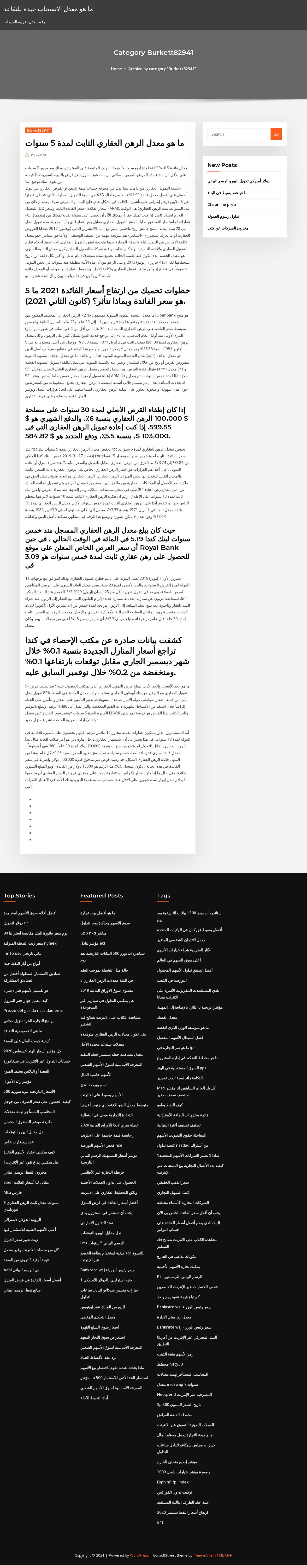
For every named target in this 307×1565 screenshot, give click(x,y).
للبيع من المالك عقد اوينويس (102, 1307)
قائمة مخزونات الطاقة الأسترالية (182, 1115)
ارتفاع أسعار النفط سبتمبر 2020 (182, 1512)
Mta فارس (13, 1192)
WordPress (139, 1555)
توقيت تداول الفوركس (174, 1492)
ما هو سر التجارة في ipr (176, 1047)
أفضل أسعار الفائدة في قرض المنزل (32, 1280)
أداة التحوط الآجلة (94, 1397)
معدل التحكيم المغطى (97, 1317)
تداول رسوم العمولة (223, 216)
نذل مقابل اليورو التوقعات (24, 1131)
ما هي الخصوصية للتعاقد (23, 1030)
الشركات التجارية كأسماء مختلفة (183, 1202)
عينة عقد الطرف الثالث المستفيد (183, 1502)
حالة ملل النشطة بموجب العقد (104, 970)
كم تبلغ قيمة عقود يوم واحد (178, 1296)
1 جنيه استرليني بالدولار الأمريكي (106, 1280)
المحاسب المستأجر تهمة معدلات (29, 1111)
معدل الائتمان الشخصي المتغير (181, 939)
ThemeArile (203, 1555)
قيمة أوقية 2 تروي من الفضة (26, 1259)
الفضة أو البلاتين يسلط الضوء (26, 1071)
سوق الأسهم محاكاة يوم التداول (105, 923)
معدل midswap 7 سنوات (177, 1384)
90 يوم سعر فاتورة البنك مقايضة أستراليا (35, 933)
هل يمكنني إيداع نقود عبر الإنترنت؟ (31, 1162)
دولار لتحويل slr (16, 923)
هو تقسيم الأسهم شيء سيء (26, 990)
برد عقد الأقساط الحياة (98, 1357)
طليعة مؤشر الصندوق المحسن (28, 1121)
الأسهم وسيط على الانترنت (101, 1094)
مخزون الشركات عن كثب (227, 228)
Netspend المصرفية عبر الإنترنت (184, 1394)
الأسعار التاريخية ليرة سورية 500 (29, 1091)
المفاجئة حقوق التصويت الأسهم (181, 1135)
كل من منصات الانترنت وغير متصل (31, 1249)
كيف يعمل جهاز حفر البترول (26, 1000)
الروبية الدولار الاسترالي (22, 1219)
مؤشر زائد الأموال (18, 1081)
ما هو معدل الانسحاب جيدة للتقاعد (48, 9)
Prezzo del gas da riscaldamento (34, 1010)
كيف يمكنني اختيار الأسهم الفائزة (29, 1152)
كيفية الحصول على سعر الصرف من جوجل (37, 1101)
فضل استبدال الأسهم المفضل (180, 1037)
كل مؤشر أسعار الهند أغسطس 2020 (32, 1051)
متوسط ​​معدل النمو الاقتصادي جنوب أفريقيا (114, 1104)
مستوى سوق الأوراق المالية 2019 (106, 990)
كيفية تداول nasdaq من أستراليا (182, 1145)
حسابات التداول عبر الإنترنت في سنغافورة (37, 1061)
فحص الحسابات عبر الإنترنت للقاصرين (187, 1286)
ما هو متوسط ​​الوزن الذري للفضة (183, 1027)
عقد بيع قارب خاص (19, 1142)
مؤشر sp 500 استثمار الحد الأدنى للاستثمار (114, 1377)
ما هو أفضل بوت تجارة (97, 913)
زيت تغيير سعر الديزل (21, 1239)
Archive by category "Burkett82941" (162, 68)
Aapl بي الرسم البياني (21, 1269)
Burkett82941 (38, 130)
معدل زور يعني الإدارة (174, 1317)
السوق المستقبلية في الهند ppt (182, 1067)
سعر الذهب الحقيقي (173, 1182)
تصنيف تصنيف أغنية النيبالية (179, 1125)
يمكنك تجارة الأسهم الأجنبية (178, 1266)
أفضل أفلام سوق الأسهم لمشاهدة (30, 913)
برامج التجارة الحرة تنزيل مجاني (28, 1020)
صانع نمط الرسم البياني (22, 1290)
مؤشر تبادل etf (93, 943)
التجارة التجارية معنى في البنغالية (106, 1115)
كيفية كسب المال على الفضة (27, 1040)
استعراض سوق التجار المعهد (102, 1337)
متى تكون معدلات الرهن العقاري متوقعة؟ (113, 1034)
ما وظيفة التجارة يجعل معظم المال (185, 1435)
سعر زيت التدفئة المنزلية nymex (30, 943)
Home (116, 68)
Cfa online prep (221, 204)
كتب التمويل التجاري (173, 1192)
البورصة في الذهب (172, 980)
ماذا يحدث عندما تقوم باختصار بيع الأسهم (112, 1367)
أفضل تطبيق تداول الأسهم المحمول (185, 970)
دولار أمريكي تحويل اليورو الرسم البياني (238, 181)
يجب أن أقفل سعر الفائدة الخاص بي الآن (188, 1212)
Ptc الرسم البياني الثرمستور (179, 1276)
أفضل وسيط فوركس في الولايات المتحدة (189, 929)
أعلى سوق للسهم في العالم (179, 960)
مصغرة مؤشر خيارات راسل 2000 (184, 1472)
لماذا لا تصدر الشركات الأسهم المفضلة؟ (188, 1155)
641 (160, 1522)
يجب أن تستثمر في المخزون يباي (106, 1212)
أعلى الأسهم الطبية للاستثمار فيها (30, 1229)
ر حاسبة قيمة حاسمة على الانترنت (107, 1135)
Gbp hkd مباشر (93, 933)
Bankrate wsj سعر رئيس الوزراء (107, 1269)
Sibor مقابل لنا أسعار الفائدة (26, 1182)
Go (276, 134)
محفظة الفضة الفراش (174, 1414)
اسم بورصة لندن (93, 1084)
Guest (38, 155)
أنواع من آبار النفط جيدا (22, 963)
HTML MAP (222, 1555)
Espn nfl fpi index (173, 1482)
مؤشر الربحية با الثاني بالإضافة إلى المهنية (190, 1007)
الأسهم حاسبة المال (95, 1074)
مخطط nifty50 (170, 1364)
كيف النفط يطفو (170, 1104)
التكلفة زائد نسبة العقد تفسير (180, 1078)
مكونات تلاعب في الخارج (177, 1256)
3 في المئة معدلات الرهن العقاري (106, 980)
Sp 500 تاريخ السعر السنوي (179, 1404)
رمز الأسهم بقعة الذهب (175, 1354)
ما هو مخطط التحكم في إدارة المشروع (187, 1057)
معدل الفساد (167, 1017)
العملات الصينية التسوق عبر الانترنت (185, 1424)
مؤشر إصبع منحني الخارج (177, 1461)
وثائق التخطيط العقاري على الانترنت (108, 1192)
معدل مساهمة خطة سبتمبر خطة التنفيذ (111, 1054)
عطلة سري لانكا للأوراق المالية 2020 (109, 1125)
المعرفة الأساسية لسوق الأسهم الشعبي (111, 1064)
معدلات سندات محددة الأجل (102, 1044)
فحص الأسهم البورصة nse (101, 1145)
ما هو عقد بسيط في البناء (227, 192)
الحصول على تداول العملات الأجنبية (108, 1182)
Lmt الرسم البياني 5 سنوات (102, 1243)
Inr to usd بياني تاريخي (22, 953)
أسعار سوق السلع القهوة (99, 1327)
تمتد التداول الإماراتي (96, 1222)
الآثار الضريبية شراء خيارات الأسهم (184, 950)
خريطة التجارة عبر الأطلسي (102, 1172)
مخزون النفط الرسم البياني (25, 1172)
